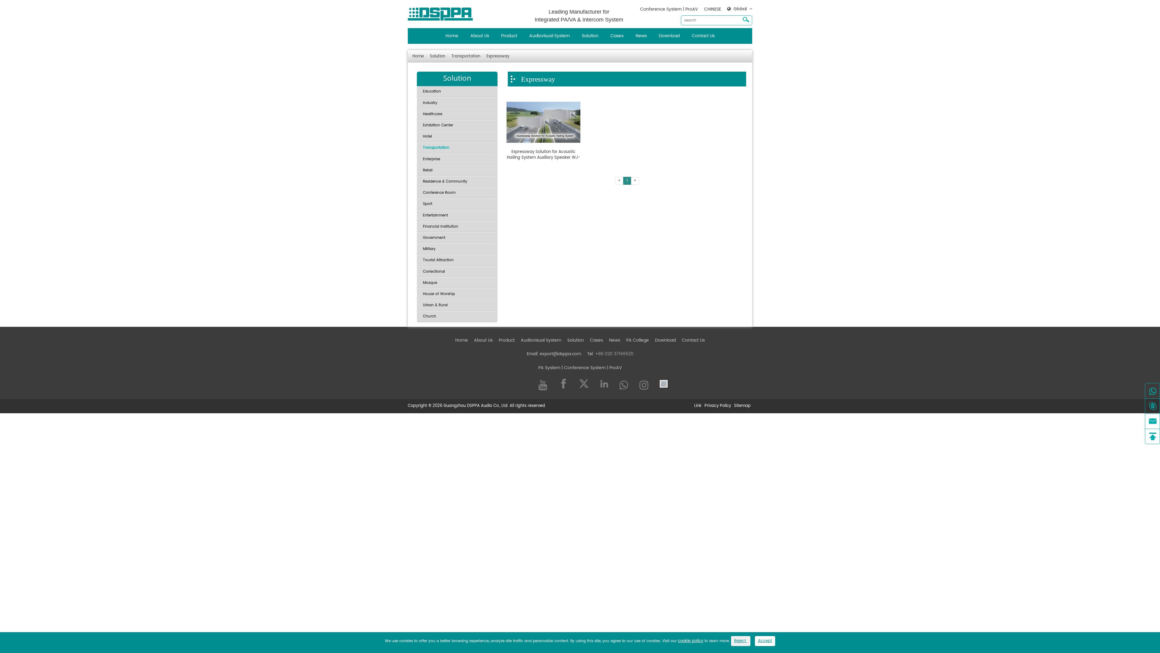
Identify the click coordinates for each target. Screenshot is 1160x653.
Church (429, 316)
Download (669, 35)
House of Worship (439, 294)
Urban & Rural (435, 305)
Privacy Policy (717, 406)
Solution (590, 35)
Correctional (434, 272)
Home (452, 35)
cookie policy (690, 641)
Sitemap (742, 406)
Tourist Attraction (438, 260)
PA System (549, 367)
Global (740, 9)
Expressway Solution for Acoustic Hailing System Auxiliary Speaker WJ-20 (543, 155)
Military (429, 249)
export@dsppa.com (560, 353)
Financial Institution (440, 226)
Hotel (427, 136)
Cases (617, 35)
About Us (479, 35)
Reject (740, 641)
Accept (765, 641)
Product (509, 35)
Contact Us (703, 35)
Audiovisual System (549, 35)
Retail (428, 170)
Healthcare (432, 114)
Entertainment (435, 215)
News (641, 35)
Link (697, 406)
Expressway (497, 56)
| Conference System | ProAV (591, 367)
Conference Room (439, 193)
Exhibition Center (438, 125)
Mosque (430, 283)
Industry (430, 103)
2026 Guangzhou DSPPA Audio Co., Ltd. (470, 406)
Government (434, 238)
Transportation (465, 56)
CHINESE (712, 9)
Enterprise (431, 159)
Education (432, 91)
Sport (427, 204)
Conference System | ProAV (669, 9)
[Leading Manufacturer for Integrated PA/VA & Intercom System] (442, 12)
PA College (637, 340)
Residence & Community (445, 181)
